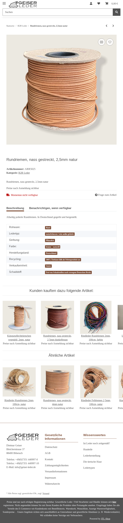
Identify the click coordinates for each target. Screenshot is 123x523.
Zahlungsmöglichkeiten (57, 465)
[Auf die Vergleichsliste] (101, 42)
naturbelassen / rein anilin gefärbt (60, 234)
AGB (47, 453)
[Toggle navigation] (4, 2)
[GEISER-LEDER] (22, 4)
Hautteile (87, 449)
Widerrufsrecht (52, 483)
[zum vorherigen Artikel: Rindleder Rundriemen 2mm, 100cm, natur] (106, 26)
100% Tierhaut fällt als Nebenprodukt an (63, 260)
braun (48, 247)
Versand (45, 493)
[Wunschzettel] (99, 3)
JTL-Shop (105, 519)
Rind (48, 228)
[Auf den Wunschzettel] (109, 42)
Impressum (50, 477)
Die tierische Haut (92, 461)
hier (114, 502)
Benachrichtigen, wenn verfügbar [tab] (50, 208)
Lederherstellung (91, 455)
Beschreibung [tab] (15, 208)
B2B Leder (24, 172)
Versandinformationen (56, 471)
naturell (56, 247)
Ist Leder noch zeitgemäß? (96, 443)
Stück (48, 266)
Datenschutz (51, 447)
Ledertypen (89, 467)
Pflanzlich (50, 240)
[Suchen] (116, 12)
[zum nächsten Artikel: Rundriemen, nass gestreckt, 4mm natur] (113, 26)
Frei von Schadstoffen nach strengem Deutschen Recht (68, 272)
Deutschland (51, 253)
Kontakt (49, 459)
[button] (91, 3)
